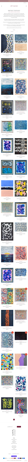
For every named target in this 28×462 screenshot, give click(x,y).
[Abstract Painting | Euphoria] (7, 296)
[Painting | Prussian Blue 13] (7, 275)
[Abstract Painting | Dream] (21, 188)
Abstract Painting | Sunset (21, 72)
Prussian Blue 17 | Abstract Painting (20, 278)
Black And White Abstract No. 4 (7, 242)
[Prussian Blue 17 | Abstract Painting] (21, 272)
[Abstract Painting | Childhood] (7, 362)
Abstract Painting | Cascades (20, 233)
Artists (14, 438)
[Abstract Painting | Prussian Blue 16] (21, 383)
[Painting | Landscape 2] (7, 188)
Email (14, 429)
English (9, 453)
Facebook (14, 430)
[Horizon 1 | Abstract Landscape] (7, 65)
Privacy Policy (14, 445)
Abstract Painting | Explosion (20, 304)
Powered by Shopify (18, 460)
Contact (14, 440)
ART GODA (13, 460)
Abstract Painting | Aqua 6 (21, 131)
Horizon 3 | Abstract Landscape (7, 176)
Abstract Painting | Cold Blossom (7, 134)
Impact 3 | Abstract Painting (7, 328)
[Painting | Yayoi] (21, 405)
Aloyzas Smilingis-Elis (20, 71)
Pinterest (14, 433)
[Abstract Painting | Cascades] (21, 227)
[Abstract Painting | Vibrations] (7, 380)
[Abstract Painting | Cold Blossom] (7, 126)
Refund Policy (14, 447)
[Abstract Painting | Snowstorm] (7, 340)
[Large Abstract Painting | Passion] (21, 253)
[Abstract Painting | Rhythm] (21, 146)
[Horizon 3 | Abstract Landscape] (7, 167)
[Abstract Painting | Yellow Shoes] (7, 403)
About (14, 437)
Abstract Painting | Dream (21, 198)
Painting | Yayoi (20, 415)
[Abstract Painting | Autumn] (7, 207)
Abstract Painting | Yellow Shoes (7, 411)
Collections (14, 442)
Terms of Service (14, 446)
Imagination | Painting (20, 96)
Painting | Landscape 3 (7, 264)
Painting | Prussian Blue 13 (7, 284)
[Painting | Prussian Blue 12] (7, 145)
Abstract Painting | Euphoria (7, 306)
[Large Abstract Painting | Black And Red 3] (21, 336)
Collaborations (14, 441)
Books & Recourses (14, 443)
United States (15, 453)
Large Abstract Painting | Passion (21, 262)
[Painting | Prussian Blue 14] (21, 209)
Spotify (14, 434)
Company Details (14, 449)
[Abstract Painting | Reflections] (21, 315)
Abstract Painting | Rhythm (21, 156)
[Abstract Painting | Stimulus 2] (21, 360)
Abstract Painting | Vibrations (7, 387)
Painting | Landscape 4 (7, 96)
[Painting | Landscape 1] (21, 42)
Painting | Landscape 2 (7, 198)
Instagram (14, 431)
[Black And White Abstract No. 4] (7, 231)
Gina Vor (7, 53)
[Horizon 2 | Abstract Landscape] (7, 107)
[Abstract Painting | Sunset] (21, 64)
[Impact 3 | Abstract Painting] (7, 318)
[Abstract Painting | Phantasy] (21, 105)
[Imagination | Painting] (21, 86)
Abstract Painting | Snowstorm (7, 350)
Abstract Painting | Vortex (7, 54)
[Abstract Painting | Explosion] (21, 295)
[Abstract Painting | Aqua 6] (21, 125)
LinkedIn (14, 432)
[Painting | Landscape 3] (7, 254)
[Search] (26, 6)
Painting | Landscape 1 (20, 52)
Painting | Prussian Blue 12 (7, 154)
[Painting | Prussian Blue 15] (21, 167)
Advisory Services (14, 439)
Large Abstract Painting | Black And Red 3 (20, 342)
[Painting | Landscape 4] (7, 86)
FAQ (14, 448)
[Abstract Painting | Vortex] (7, 43)
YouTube (14, 435)
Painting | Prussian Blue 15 (21, 176)
